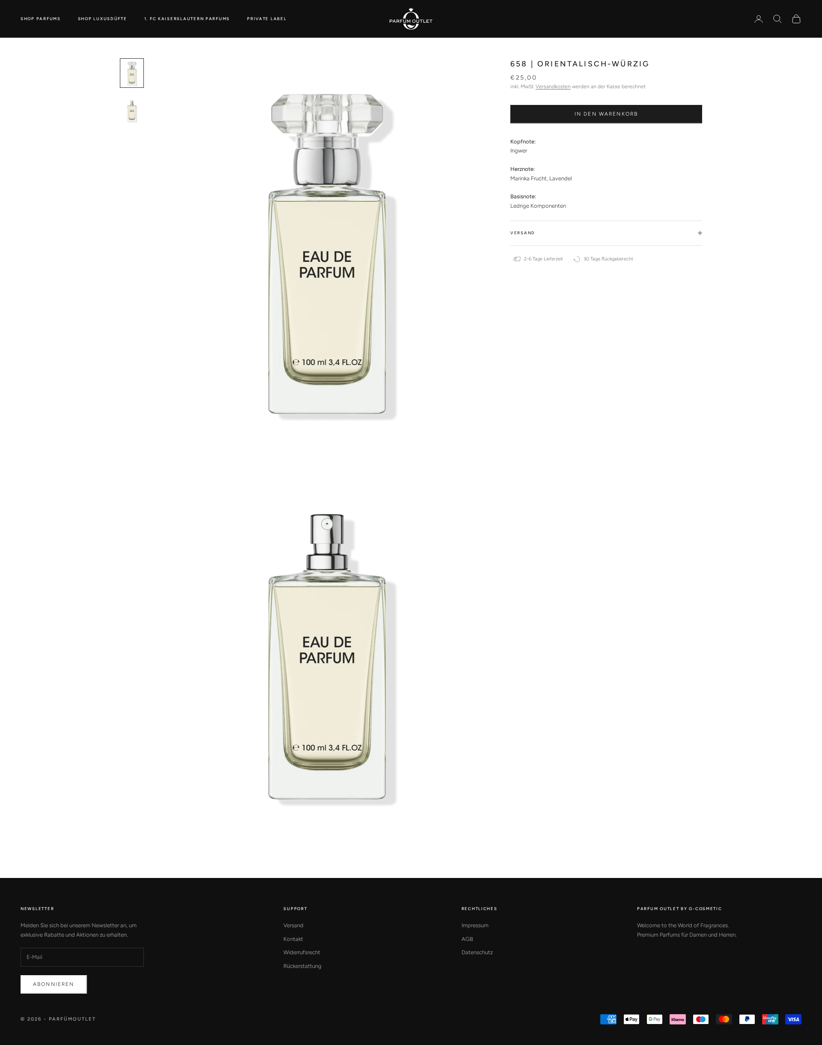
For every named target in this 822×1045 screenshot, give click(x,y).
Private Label (266, 18)
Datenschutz (477, 952)
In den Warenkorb (606, 114)
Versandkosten (553, 87)
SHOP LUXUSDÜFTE (102, 18)
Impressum (475, 925)
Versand (293, 925)
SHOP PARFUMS (41, 18)
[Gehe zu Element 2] (132, 109)
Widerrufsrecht (301, 952)
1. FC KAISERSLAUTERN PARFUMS (187, 18)
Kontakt (293, 939)
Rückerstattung (302, 966)
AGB (467, 939)
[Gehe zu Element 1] (132, 73)
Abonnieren (53, 984)
